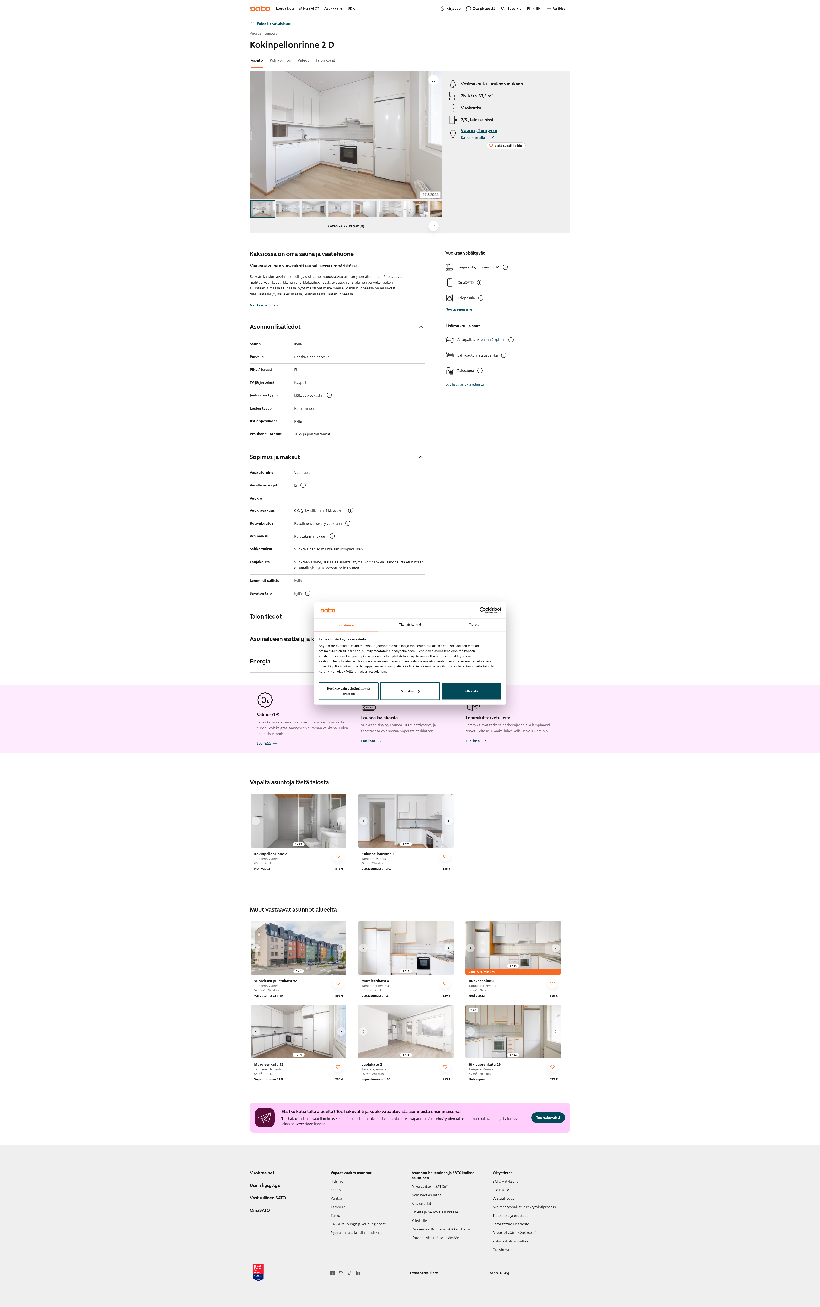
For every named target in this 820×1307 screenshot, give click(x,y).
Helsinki (337, 1181)
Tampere (338, 1207)
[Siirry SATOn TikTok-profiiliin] (349, 1272)
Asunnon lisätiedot (275, 326)
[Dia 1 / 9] (262, 209)
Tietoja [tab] (474, 624)
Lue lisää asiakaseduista (464, 384)
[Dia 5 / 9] (365, 209)
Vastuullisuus (503, 1198)
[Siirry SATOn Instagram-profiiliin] (341, 1272)
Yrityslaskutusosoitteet (511, 1241)
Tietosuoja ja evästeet (510, 1215)
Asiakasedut (421, 1203)
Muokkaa (407, 691)
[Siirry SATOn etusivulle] (260, 8)
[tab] (257, 60)
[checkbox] (338, 856)
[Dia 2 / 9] (288, 209)
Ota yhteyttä (502, 1249)
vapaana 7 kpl (488, 339)
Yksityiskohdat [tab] (410, 624)
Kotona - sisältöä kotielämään (435, 1237)
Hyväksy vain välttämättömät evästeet (348, 691)
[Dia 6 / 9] (391, 209)
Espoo (336, 1190)
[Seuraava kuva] (433, 226)
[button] (505, 267)
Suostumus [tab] (346, 625)
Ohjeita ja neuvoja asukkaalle (435, 1212)
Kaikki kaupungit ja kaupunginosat (358, 1224)
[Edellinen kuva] (256, 821)
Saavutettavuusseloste (511, 1224)
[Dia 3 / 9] (314, 209)
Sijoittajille (501, 1190)
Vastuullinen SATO (268, 1198)
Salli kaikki (471, 691)
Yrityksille (419, 1220)
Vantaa (336, 1198)
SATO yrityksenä (505, 1181)
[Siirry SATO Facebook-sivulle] (332, 1272)
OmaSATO (260, 1210)
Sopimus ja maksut (275, 457)
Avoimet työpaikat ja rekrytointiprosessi (525, 1207)
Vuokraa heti (262, 1173)
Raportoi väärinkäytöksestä (515, 1232)
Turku (335, 1215)
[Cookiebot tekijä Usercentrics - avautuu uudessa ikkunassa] (482, 610)
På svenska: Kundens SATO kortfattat (441, 1229)
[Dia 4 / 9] (339, 209)
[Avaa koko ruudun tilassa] (433, 80)
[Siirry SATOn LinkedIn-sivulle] (358, 1272)
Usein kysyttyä (265, 1185)
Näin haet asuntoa (426, 1195)
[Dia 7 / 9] (416, 209)
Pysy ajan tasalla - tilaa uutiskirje (356, 1232)
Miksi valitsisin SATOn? (430, 1186)
